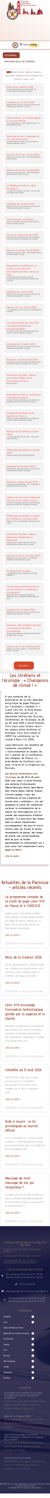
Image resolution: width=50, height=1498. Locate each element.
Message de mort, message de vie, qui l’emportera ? (23, 138)
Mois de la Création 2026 (20, 87)
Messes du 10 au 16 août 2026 (23, 250)
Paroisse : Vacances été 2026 (22, 234)
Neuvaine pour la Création (19, 61)
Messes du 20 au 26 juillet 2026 (23, 555)
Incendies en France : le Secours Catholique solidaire (24, 396)
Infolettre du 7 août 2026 (20, 291)
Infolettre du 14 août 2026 (20, 203)
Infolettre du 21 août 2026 (20, 102)
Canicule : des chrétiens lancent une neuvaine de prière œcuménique (24, 628)
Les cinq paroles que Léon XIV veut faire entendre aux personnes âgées (23, 325)
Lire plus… (29, 91)
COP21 (8, 736)
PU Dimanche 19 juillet (18, 571)
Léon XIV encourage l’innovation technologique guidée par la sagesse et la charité (25, 1011)
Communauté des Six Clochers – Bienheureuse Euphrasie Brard (21, 1261)
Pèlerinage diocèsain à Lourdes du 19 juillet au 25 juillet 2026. (23, 517)
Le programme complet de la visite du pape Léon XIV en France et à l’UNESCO (25, 901)
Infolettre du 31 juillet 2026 (21, 344)
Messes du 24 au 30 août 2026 (23, 170)
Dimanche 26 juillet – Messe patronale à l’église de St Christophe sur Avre (21, 378)
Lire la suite (12, 856)
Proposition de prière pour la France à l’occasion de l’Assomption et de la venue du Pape (23, 270)
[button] (24, 44)
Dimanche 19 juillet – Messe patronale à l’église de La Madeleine (21, 537)
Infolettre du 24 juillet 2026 (21, 466)
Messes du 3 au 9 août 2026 (22, 307)
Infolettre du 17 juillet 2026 (21, 609)
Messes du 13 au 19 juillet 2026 (23, 646)
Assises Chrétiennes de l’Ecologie (24, 718)
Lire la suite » (13, 935)
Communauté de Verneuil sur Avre (22, 1255)
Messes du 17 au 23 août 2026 (23, 154)
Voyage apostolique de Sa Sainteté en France (20, 414)
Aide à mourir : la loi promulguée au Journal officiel (24, 119)
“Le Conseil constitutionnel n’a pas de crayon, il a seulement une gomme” (23, 589)
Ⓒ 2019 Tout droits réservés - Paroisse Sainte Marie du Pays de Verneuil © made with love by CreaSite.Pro (25, 1486)
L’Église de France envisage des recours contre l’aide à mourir (23, 499)
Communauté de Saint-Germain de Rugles (22, 1250)
